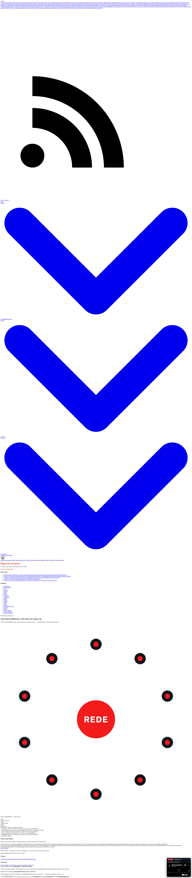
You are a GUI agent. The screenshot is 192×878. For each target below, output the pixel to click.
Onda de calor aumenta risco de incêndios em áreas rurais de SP (52, 8)
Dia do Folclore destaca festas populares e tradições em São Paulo (16, 2)
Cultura (2, 560)
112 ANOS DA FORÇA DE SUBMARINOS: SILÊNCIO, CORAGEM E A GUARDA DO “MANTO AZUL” (31, 580)
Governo (3, 436)
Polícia (6, 555)
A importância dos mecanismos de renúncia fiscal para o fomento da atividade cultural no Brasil (66, 6)
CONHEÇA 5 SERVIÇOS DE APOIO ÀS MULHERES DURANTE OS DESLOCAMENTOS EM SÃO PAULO (32, 577)
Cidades (2, 555)
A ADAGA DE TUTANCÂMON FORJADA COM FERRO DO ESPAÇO (22, 579)
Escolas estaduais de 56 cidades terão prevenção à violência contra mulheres (125, 4)
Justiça (36, 560)
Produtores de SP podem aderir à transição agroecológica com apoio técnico (34, 5)
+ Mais (2, 556)
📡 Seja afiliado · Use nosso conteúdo (18, 865)
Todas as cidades (5, 865)
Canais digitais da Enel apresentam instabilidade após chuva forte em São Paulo (56, 4)
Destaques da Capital (24, 560)
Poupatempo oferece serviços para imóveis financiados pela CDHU (91, 4)
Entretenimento (8, 560)
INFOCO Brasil (4, 200)
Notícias (6, 591)
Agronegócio (4, 554)
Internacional (9, 319)
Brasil (4, 319)
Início (2, 201)
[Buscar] (1, 562)
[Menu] (9, 200)
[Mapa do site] (96, 199)
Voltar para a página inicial (7, 569)
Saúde (13, 560)
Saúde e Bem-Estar (50, 560)
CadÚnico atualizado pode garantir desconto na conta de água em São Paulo (117, 2)
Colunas (17, 560)
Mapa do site (30, 865)
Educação (32, 560)
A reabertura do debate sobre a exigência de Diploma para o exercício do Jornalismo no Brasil (157, 2)
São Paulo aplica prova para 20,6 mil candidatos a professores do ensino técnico (80, 2)
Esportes (10, 555)
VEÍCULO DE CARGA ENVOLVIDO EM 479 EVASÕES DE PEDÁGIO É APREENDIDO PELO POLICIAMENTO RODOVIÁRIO (37, 576)
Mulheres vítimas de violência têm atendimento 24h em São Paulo (158, 4)
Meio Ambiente (41, 560)
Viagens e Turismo (59, 560)
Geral (2, 319)
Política (5, 594)
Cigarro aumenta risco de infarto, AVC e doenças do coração (46, 2)
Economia (6, 595)
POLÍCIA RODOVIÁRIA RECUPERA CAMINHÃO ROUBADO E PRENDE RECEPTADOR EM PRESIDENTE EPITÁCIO (35, 575)
